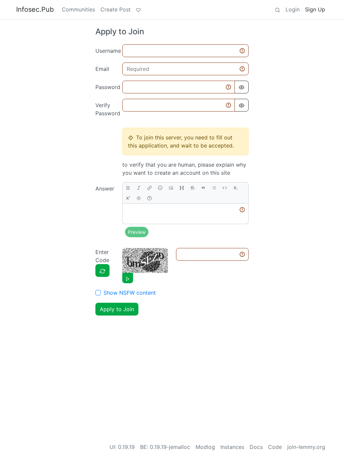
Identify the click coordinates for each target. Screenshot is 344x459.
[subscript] (235, 187)
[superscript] (128, 198)
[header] (181, 187)
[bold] (128, 187)
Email (102, 69)
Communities (78, 9)
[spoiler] (138, 198)
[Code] (224, 187)
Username (106, 50)
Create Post (115, 9)
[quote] (203, 187)
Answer (104, 188)
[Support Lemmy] (138, 9)
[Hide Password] (241, 87)
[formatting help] (149, 198)
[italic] (138, 187)
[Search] (277, 9)
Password (106, 87)
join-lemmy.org (306, 447)
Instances (232, 447)
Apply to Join (117, 309)
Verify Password (106, 109)
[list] (214, 187)
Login (293, 9)
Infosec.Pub (35, 9)
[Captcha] (102, 270)
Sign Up (315, 9)
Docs (256, 447)
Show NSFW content (129, 292)
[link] (149, 187)
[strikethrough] (192, 187)
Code (275, 447)
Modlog (205, 447)
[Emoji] (160, 187)
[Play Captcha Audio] (127, 278)
